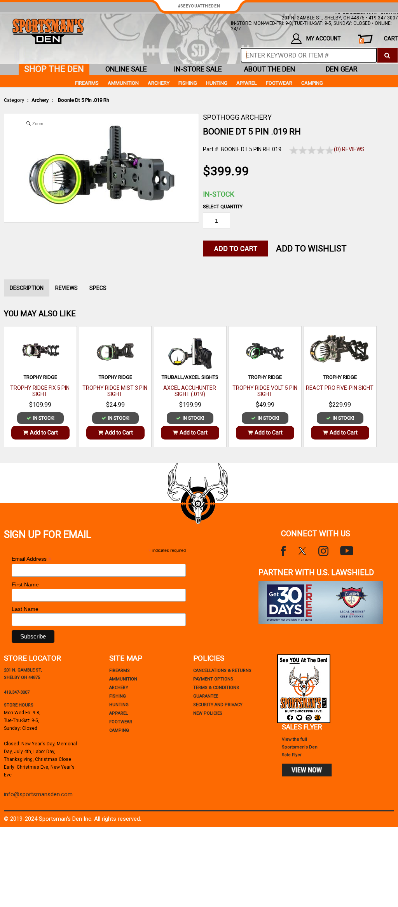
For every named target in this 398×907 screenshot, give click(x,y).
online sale (126, 69)
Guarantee (205, 696)
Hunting (216, 83)
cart (379, 39)
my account (323, 38)
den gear (342, 69)
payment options (213, 679)
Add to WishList (311, 248)
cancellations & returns (222, 670)
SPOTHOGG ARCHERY (237, 117)
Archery (40, 100)
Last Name (25, 609)
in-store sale (198, 69)
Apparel (246, 83)
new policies (207, 713)
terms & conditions (216, 687)
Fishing (187, 83)
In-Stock (218, 194)
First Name (25, 584)
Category (14, 100)
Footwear (279, 83)
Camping (312, 83)
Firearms (87, 83)
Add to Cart (44, 432)
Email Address (31, 559)
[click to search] (387, 55)
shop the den (54, 69)
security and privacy (218, 704)
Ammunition (123, 83)
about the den (269, 69)
